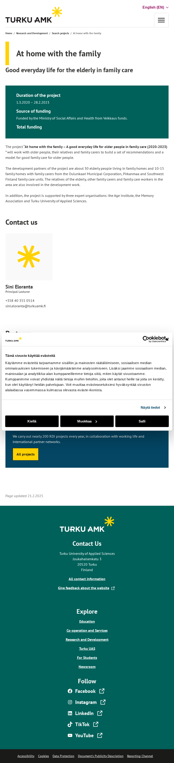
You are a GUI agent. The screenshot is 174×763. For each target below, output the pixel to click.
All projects (26, 454)
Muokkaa (84, 421)
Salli (142, 421)
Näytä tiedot (150, 407)
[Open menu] (161, 20)
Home (8, 33)
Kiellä (31, 421)
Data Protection (63, 756)
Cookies (43, 756)
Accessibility (25, 756)
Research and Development (32, 33)
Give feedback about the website (84, 588)
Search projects (60, 33)
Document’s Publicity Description (100, 756)
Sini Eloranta (19, 286)
